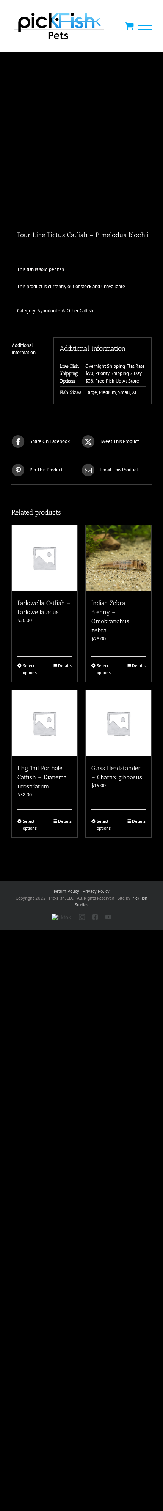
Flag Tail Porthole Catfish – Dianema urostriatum (42, 777)
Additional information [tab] (24, 349)
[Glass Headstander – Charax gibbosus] (118, 723)
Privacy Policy (96, 891)
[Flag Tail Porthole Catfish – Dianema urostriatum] (44, 723)
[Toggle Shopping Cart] (129, 25)
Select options (30, 669)
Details (65, 665)
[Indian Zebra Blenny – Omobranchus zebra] (118, 558)
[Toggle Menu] (144, 26)
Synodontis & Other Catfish (65, 310)
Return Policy (66, 891)
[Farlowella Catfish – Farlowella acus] (44, 558)
